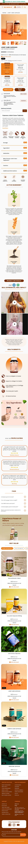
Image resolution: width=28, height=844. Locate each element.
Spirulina (17, 795)
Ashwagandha (18, 784)
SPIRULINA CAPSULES (14, 766)
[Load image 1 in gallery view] (4, 43)
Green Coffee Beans (19, 791)
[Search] (22, 7)
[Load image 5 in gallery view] (21, 43)
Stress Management (6, 788)
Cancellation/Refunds (7, 809)
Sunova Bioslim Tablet (14, 578)
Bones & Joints (5, 790)
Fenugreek (17, 788)
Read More (5, 128)
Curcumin (17, 786)
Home (4, 13)
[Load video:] (14, 302)
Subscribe (23, 834)
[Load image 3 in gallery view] (12, 43)
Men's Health (4, 786)
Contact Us (4, 803)
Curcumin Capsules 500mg (14, 616)
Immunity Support (5, 793)
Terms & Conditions (6, 814)
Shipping (10, 60)
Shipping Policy (5, 812)
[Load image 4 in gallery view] (17, 43)
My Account (4, 805)
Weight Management (6, 784)
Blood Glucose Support (7, 791)
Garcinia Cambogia (19, 790)
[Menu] (2, 7)
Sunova (11, 841)
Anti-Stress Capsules (14, 653)
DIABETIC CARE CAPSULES (14, 728)
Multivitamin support (6, 795)
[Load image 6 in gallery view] (25, 43)
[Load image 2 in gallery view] (8, 43)
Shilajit (16, 793)
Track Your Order (5, 807)
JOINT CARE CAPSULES (14, 691)
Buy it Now (20, 89)
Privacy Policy (5, 810)
